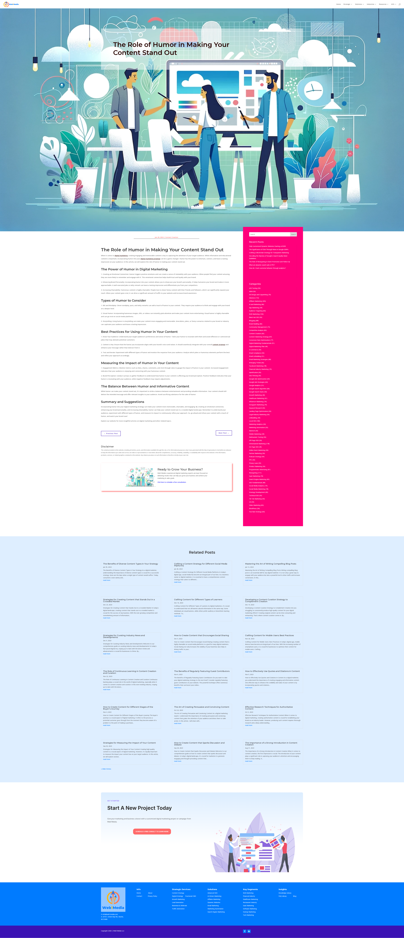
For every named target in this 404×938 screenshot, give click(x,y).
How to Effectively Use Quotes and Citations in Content (272, 671)
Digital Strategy (177, 896)
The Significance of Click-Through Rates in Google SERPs (268, 249)
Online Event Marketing (257, 450)
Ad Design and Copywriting (258, 295)
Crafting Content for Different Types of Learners (198, 599)
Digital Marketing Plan (256, 346)
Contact (141, 896)
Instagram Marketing (256, 405)
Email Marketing (213, 906)
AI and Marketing (255, 304)
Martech (252, 431)
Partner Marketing (255, 453)
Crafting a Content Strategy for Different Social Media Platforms (200, 565)
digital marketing (121, 255)
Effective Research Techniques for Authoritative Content (269, 708)
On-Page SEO (253, 447)
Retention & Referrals (179, 906)
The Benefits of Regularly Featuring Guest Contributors (201, 671)
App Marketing (254, 308)
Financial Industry (249, 896)
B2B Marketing (254, 314)
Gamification (253, 372)
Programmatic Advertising (258, 470)
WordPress (253, 508)
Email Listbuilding (255, 356)
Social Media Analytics (256, 486)
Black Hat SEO (254, 317)
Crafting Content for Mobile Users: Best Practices (269, 635)
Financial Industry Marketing (258, 369)
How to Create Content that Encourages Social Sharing (201, 635)
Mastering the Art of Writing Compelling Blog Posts (270, 564)
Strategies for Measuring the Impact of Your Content (129, 743)
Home (338, 4)
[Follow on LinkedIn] (249, 931)
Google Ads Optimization (258, 379)
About (152, 893)
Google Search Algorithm (257, 389)
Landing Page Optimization (258, 411)
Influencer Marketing (256, 402)
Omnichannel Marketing (257, 444)
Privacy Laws (253, 463)
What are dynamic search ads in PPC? (262, 265)
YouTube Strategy (255, 512)
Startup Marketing (249, 912)
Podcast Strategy (255, 457)
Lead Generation (177, 902)
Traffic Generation (178, 909)
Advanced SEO (212, 893)
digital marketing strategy (150, 259)
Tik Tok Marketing (255, 499)
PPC (250, 460)
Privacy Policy (152, 896)
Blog (296, 896)
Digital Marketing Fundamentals (260, 343)
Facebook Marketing (256, 366)
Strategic (346, 4)
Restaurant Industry (250, 902)
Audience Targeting (256, 311)
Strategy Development (257, 492)
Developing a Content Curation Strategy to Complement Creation (266, 600)
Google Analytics (255, 385)
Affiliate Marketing (255, 301)
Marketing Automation (257, 427)
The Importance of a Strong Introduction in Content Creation (271, 744)
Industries (370, 4)
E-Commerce (253, 350)
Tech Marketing (248, 915)
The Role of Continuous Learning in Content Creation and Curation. (129, 672)
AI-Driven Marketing (214, 896)
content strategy (219, 344)
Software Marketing (250, 909)
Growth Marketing (255, 395)
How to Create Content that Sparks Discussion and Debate (199, 744)
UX (250, 502)
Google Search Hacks (256, 392)
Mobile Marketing (255, 434)
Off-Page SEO (254, 440)
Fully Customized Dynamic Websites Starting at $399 (267, 246)
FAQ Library (285, 896)
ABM (250, 291)
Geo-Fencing (253, 376)
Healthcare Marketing (256, 398)
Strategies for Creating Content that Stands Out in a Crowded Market (129, 600)
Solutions (358, 4)
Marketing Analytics (256, 424)
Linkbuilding (253, 418)
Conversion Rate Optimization (259, 340)
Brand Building (254, 324)
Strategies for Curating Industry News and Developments (124, 636)
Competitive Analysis (256, 330)
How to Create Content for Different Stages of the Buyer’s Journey (128, 708)
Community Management (258, 327)
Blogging (252, 321)
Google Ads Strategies (257, 382)
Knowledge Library (285, 893)
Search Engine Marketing (257, 479)
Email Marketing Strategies (258, 359)
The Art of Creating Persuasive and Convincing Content (201, 707)
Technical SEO (254, 496)
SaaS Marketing (254, 476)
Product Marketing (255, 466)
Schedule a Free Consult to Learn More (152, 831)
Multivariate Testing (256, 437)
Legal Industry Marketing (257, 415)
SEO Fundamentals (255, 483)
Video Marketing (254, 505)
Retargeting (253, 473)
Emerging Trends (255, 363)
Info (392, 4)
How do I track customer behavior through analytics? (267, 268)
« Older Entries (106, 769)
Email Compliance (255, 353)
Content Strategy (178, 893)
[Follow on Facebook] (244, 931)
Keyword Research (255, 408)
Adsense (252, 298)
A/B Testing (253, 288)
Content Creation (171, 237)
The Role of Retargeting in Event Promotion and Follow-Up (269, 262)
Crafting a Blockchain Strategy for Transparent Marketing (269, 253)
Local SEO (252, 421)
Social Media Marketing (257, 489)
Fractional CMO (190, 896)
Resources (382, 4)
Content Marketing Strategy (259, 337)
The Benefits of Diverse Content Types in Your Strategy (130, 564)
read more (106, 580)
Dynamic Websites (214, 902)
